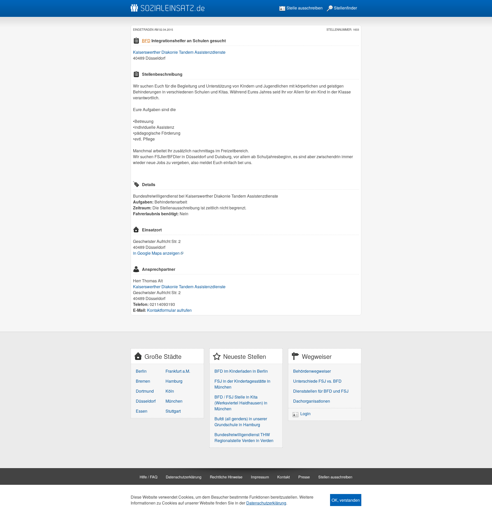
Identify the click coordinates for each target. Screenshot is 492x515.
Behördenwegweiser (312, 371)
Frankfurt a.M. (178, 371)
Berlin (141, 371)
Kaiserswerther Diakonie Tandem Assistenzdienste (179, 52)
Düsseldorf (146, 401)
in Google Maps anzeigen (156, 253)
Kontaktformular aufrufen (169, 310)
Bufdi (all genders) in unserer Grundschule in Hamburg (240, 421)
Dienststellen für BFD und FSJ (320, 391)
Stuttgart (173, 411)
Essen (141, 411)
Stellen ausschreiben (335, 476)
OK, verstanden (346, 500)
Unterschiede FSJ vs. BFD (317, 381)
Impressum (260, 476)
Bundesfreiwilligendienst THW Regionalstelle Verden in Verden (243, 437)
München (174, 401)
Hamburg (174, 381)
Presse (304, 476)
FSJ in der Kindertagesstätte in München (242, 384)
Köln (170, 391)
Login (305, 414)
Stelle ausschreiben (304, 8)
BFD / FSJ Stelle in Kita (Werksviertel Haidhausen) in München (240, 403)
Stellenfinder (345, 8)
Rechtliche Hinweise (226, 476)
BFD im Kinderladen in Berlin (241, 371)
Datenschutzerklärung (183, 476)
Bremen (143, 381)
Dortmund (145, 391)
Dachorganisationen (311, 401)
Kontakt (283, 476)
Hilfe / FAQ (148, 476)
